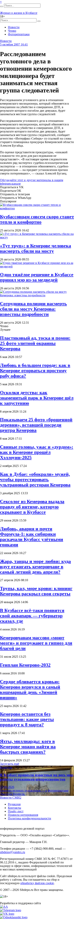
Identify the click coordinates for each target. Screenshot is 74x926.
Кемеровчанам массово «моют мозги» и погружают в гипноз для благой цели (36, 643)
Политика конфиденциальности (29, 818)
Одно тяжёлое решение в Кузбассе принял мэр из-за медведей (36, 277)
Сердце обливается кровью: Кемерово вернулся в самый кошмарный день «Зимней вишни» (30, 689)
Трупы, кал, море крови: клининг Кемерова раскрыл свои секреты (36, 591)
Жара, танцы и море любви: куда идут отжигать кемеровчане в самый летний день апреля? (35, 566)
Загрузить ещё (9, 763)
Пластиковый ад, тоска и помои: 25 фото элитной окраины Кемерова (35, 343)
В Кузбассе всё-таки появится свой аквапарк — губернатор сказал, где (32, 616)
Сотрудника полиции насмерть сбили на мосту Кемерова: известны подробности (33, 309)
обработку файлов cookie (37, 883)
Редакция (14, 804)
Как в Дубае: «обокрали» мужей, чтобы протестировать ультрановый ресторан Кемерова (35, 479)
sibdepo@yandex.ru (12, 852)
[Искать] (1, 6)
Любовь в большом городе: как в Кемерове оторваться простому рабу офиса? (35, 370)
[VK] (7, 913)
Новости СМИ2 (10, 797)
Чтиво (12, 30)
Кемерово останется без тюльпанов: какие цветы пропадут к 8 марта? (27, 719)
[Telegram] (10, 910)
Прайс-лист (15, 811)
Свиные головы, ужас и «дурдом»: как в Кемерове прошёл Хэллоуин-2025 (36, 452)
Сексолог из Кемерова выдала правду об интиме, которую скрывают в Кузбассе (32, 507)
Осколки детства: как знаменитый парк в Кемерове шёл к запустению (36, 398)
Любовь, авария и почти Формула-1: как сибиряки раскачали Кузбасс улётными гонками (31, 536)
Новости (14, 27)
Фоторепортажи (19, 34)
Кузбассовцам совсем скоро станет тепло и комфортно (37, 219)
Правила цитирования (23, 814)
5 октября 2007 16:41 (14, 44)
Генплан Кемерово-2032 (25, 665)
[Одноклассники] (13, 917)
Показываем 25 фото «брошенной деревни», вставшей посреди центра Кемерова (36, 425)
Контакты (14, 807)
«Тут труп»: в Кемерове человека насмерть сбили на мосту (35, 248)
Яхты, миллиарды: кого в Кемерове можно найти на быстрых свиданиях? (28, 746)
